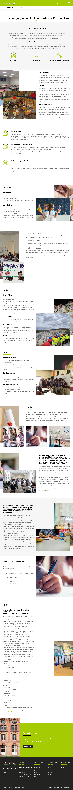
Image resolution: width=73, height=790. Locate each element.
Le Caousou (37, 767)
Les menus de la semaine (53, 770)
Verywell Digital (65, 787)
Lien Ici (4, 772)
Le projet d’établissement (39, 769)
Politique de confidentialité (18, 787)
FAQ (35, 776)
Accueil (4, 7)
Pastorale (50, 774)
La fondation (37, 772)
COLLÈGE (9, 7)
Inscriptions (37, 774)
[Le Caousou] (9, 3)
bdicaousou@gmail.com (8, 711)
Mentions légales (8, 787)
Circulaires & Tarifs (52, 769)
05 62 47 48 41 (22, 774)
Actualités (50, 772)
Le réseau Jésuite (38, 770)
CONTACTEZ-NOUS (27, 746)
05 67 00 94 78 (22, 776)
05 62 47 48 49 (22, 772)
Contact (36, 778)
